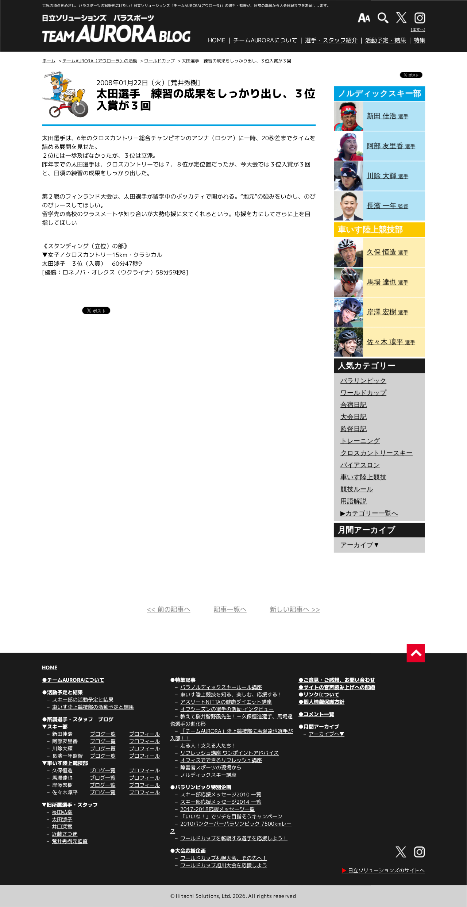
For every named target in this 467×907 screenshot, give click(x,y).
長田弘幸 (62, 811)
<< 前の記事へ (168, 609)
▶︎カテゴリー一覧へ (369, 513)
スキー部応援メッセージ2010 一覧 (220, 794)
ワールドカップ (159, 61)
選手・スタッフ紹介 (331, 40)
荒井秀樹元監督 (70, 841)
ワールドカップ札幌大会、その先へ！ (223, 857)
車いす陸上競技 (363, 477)
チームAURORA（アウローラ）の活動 (99, 61)
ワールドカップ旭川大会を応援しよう (223, 865)
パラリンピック (363, 380)
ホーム (48, 61)
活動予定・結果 (385, 40)
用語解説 (353, 501)
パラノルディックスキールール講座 (221, 687)
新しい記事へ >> (295, 609)
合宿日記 (353, 404)
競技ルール (356, 489)
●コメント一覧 (316, 714)
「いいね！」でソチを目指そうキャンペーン (231, 816)
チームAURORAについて (265, 40)
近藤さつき (64, 833)
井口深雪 (62, 826)
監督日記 (353, 429)
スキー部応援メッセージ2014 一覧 (220, 801)
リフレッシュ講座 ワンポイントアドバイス (229, 752)
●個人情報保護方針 (321, 701)
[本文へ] (418, 29)
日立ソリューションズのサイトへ (383, 870)
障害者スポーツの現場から (211, 767)
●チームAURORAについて (73, 679)
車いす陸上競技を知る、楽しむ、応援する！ (231, 694)
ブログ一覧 (103, 733)
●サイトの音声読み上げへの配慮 (336, 687)
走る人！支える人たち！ (208, 745)
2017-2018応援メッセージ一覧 (217, 809)
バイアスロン (360, 465)
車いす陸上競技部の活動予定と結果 (93, 706)
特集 (419, 40)
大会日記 (353, 416)
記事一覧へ (230, 609)
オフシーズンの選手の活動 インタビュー (227, 709)
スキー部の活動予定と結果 (82, 699)
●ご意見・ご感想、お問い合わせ (336, 679)
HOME (216, 40)
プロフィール (144, 733)
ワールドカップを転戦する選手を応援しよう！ (233, 838)
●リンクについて (318, 694)
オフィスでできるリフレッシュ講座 (221, 760)
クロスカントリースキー (376, 453)
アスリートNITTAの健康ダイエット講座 (226, 701)
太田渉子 (62, 819)
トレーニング (360, 441)
